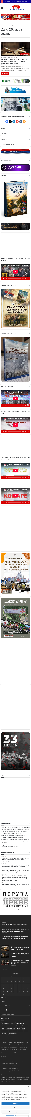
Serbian (20, 1116)
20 (15, 988)
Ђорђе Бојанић (5, 57)
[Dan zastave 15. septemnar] (15, 151)
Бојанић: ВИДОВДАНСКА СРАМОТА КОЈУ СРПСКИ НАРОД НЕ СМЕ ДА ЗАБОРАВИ (20, 962)
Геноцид (4, 1025)
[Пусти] (3, 278)
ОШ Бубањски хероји (10, 1028)
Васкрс (12, 1023)
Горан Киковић (11, 1025)
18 (7, 988)
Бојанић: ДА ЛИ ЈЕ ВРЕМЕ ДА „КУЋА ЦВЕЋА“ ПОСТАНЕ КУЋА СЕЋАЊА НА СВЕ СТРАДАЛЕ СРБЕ (20, 947)
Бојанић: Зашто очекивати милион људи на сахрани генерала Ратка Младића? (20, 955)
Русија (23, 1028)
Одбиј (15, 1107)
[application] (15, 272)
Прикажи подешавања (15, 1112)
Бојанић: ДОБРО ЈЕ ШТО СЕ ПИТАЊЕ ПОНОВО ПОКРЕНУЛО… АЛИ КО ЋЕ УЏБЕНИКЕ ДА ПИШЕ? (15, 62)
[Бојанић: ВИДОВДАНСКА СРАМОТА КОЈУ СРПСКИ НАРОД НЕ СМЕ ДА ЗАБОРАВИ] (5, 962)
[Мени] (2, 8)
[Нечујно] (25, 278)
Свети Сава (4, 1031)
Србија (15, 1031)
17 (3, 988)
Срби (10, 1031)
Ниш (3, 1028)
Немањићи (24, 1025)
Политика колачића (10, 1115)
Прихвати (15, 1103)
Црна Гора (4, 1033)
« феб (2, 997)
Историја (18, 1025)
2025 (9, 25)
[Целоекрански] (28, 278)
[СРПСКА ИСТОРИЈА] (17, 8)
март (12, 25)
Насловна (4, 25)
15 (23, 985)
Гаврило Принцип (20, 1023)
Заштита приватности (20, 1115)
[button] (28, 1087)
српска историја (12, 1033)
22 (23, 988)
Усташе (20, 1031)
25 (7, 991)
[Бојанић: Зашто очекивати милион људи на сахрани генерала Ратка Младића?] (5, 955)
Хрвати (25, 1031)
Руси (18, 1028)
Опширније (5, 73)
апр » (6, 997)
